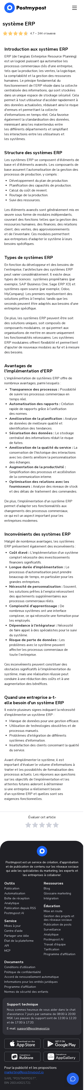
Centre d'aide (13, 931)
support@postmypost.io (33, 1028)
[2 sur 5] (35, 825)
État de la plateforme (19, 941)
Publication (11, 888)
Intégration (51, 898)
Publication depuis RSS (20, 908)
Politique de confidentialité (22, 972)
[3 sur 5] (42, 825)
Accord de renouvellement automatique (31, 977)
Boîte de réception (17, 898)
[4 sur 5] (48, 825)
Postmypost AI (14, 913)
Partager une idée (16, 936)
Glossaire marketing (57, 893)
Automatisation (14, 893)
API (6, 946)
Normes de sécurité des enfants (26, 992)
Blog (47, 888)
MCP (7, 951)
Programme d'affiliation (59, 954)
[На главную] (25, 8)
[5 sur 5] (55, 825)
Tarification (51, 949)
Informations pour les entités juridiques (31, 982)
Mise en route (53, 911)
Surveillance (52, 929)
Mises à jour (12, 926)
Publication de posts (58, 924)
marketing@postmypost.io (24, 1072)
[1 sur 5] (28, 825)
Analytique (11, 903)
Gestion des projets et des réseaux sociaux (59, 918)
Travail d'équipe (55, 944)
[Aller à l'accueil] (42, 851)
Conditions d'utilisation (19, 967)
